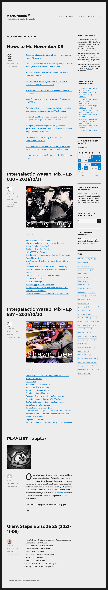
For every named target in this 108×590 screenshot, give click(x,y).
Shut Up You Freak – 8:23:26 (88, 88)
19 (92, 164)
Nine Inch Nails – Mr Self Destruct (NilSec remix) (46, 267)
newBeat (94, 336)
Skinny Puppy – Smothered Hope (40, 284)
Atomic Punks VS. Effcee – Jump (39, 408)
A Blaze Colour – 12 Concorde (38, 384)
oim (93, 340)
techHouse (83, 369)
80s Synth (90, 259)
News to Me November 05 (35, 46)
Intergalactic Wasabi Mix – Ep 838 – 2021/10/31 (39, 176)
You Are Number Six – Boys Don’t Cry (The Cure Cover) (49, 423)
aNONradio (83, 262)
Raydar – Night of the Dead (37, 249)
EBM (8, 202)
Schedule (80, 16)
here (82, 243)
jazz (16, 554)
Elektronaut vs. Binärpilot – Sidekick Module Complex (48, 411)
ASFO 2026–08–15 (85, 95)
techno (95, 369)
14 (99, 161)
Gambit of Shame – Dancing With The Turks (44, 399)
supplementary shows (87, 358)
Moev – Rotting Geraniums (37, 387)
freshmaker (83, 303)
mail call (95, 321)
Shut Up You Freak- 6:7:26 (88, 130)
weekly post (84, 373)
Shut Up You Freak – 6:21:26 (88, 121)
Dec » (96, 176)
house (82, 314)
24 (86, 168)
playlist (82, 343)
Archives (69, 16)
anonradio (10, 199)
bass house (83, 273)
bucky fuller (83, 281)
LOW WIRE (83, 321)
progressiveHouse (86, 347)
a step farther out (85, 270)
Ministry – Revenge (34, 281)
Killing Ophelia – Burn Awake (38, 246)
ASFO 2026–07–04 (85, 117)
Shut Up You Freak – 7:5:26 (88, 115)
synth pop (17, 337)
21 (99, 164)
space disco (83, 351)
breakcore (83, 277)
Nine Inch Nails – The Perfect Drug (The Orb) (45, 243)
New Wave (83, 340)
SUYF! (81, 362)
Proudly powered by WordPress (29, 581)
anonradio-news (85, 266)
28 (99, 168)
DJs (99, 16)
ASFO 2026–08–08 (85, 97)
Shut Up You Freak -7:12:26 (88, 110)
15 (79, 164)
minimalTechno (85, 329)
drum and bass (84, 288)
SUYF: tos (92, 362)
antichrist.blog (60, 493)
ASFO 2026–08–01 (85, 101)
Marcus (9, 60)
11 (89, 161)
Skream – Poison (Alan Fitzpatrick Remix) (43, 276)
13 (96, 161)
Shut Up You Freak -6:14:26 (88, 126)
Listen (60, 16)
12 (92, 161)
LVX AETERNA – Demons (36, 252)
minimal (10, 337)
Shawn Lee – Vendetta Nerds (38, 390)
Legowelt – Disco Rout (35, 420)
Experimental (84, 299)
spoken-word (84, 355)
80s (80, 259)
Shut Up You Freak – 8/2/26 (88, 99)
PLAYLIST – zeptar (26, 438)
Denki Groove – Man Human (38, 405)
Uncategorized (12, 66)
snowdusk (10, 193)
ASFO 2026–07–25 (85, 104)
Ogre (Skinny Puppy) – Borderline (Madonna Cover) (47, 293)
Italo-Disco (83, 318)
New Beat (83, 336)
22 (79, 168)
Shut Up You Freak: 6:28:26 (88, 119)
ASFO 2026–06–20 (85, 123)
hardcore (95, 307)
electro (82, 296)
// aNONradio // (18, 16)
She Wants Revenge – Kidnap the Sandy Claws (45, 402)
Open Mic (91, 16)
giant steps (11, 554)
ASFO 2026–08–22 (85, 90)
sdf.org (89, 68)
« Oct (82, 176)
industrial (10, 206)
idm (90, 314)
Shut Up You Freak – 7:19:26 (88, 106)
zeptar (9, 481)
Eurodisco (92, 296)
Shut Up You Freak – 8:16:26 (88, 92)
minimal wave (84, 332)
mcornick (10, 545)
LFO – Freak (31, 381)
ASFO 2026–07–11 (85, 112)
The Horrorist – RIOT (35, 279)
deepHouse (83, 285)
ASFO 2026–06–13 (85, 128)
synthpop (94, 366)
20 (96, 164)
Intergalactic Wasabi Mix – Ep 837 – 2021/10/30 (39, 312)
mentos (82, 325)
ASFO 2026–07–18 (85, 108)
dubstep (82, 292)
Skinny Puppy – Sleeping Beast (39, 240)
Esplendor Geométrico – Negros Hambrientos (45, 396)
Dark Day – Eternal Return (37, 393)
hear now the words (86, 310)
